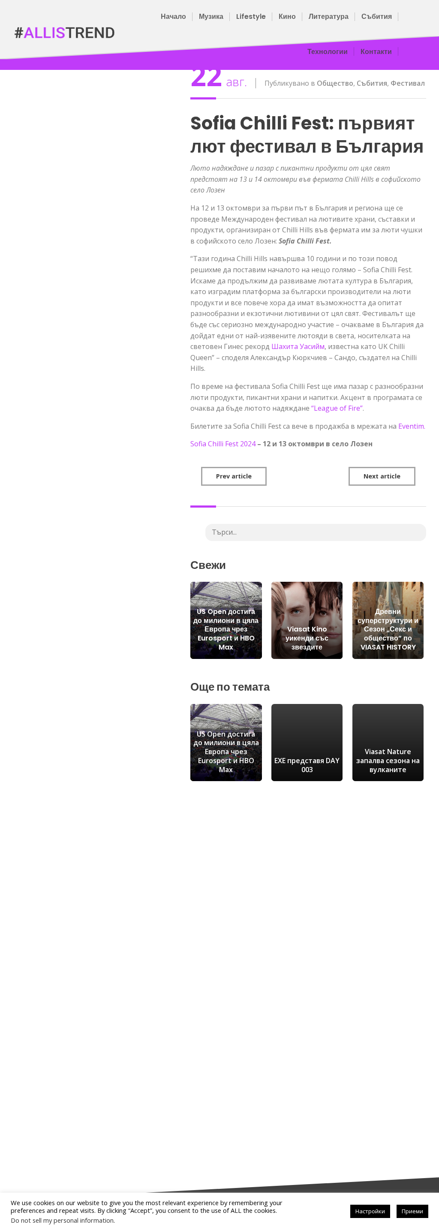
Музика (211, 16)
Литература (329, 16)
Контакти (376, 52)
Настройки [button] (370, 1211)
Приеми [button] (412, 1211)
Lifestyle (251, 16)
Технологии (327, 52)
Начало (173, 16)
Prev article (234, 476)
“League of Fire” (337, 408)
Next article (382, 476)
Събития (376, 16)
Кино (287, 16)
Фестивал (408, 83)
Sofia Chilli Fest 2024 (223, 443)
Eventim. (411, 426)
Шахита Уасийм (298, 346)
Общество (335, 83)
